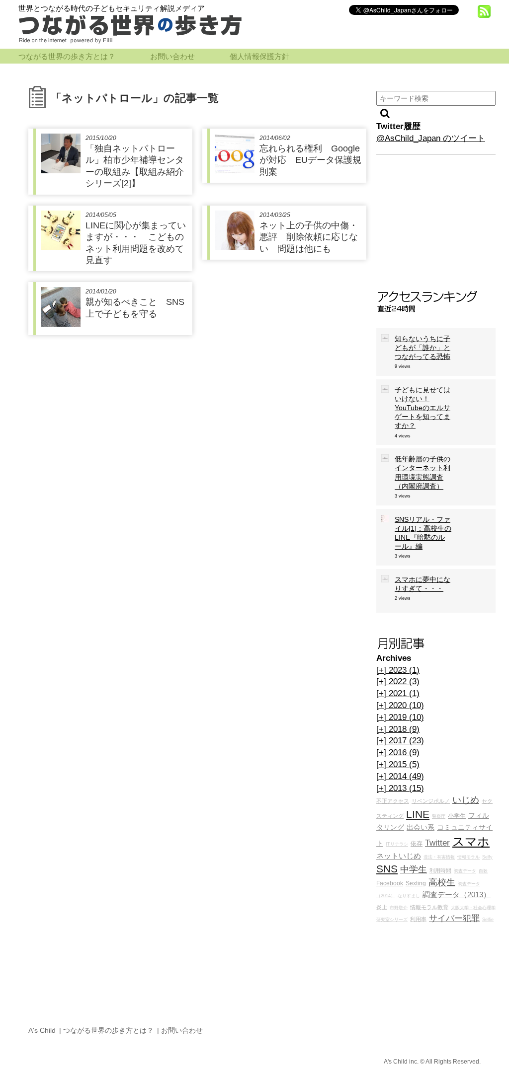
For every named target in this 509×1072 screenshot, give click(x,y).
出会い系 (420, 827)
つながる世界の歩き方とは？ (66, 57)
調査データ (465, 870)
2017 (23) (400, 740)
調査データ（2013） (457, 894)
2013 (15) (400, 788)
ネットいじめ (398, 856)
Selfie (488, 919)
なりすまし (409, 895)
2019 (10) (400, 717)
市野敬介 (399, 907)
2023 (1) (398, 670)
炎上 (381, 907)
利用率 (418, 919)
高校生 (441, 882)
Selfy (487, 857)
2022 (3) (398, 681)
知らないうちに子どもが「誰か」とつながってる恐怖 (422, 347)
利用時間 (440, 870)
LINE (417, 814)
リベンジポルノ (431, 801)
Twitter (437, 843)
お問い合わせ (172, 57)
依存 (417, 843)
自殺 (483, 870)
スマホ (471, 841)
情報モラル (468, 857)
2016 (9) (398, 752)
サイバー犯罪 (454, 918)
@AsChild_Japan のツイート (430, 138)
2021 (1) (398, 693)
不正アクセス (392, 801)
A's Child (42, 1030)
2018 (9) (398, 729)
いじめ (465, 800)
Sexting (416, 883)
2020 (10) (400, 705)
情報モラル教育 (429, 907)
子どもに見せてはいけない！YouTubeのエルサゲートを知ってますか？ (422, 408)
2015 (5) (398, 764)
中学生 (413, 869)
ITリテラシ (397, 844)
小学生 (457, 815)
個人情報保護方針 (259, 57)
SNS (387, 868)
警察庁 (438, 816)
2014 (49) (400, 776)
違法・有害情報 (439, 857)
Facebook (389, 883)
